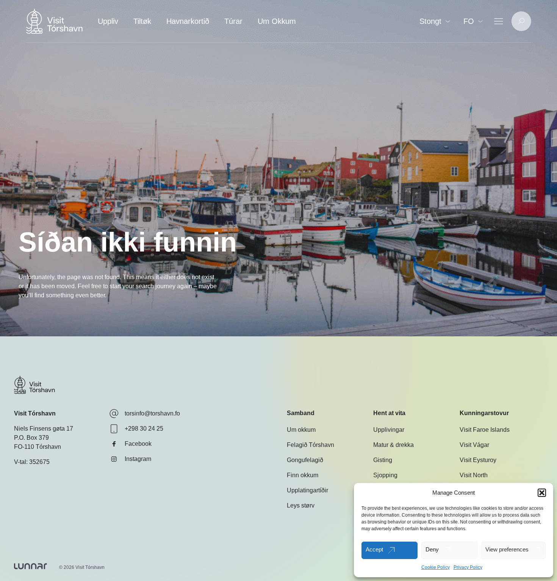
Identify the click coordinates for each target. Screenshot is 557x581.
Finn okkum (302, 475)
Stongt (430, 21)
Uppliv (108, 21)
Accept (374, 549)
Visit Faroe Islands (485, 429)
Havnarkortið (187, 21)
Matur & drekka (393, 445)
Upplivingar (388, 429)
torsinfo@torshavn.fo (152, 413)
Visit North (474, 475)
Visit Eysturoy (478, 460)
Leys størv (300, 505)
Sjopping (385, 475)
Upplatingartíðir (307, 490)
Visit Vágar (474, 445)
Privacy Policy (468, 567)
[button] (542, 493)
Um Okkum (277, 21)
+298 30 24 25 (144, 428)
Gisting (382, 460)
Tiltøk (142, 21)
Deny (432, 549)
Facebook (138, 443)
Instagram (138, 459)
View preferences (507, 549)
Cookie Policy (435, 567)
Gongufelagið (305, 460)
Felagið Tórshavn (310, 445)
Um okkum (301, 429)
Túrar (233, 21)
